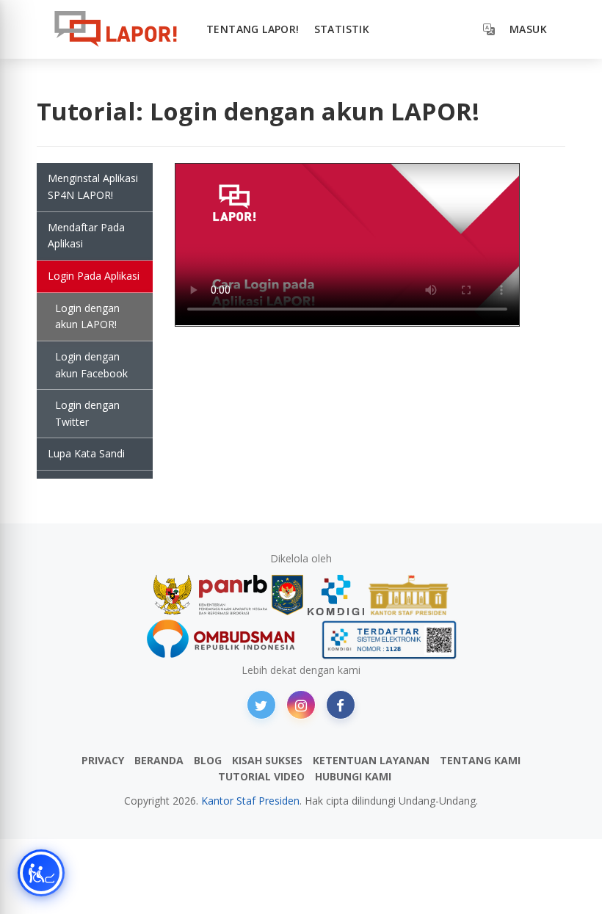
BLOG (208, 760)
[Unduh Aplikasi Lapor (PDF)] (389, 639)
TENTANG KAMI (480, 760)
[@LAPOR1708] (261, 704)
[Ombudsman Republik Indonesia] (229, 639)
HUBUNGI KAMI (353, 776)
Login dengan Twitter (87, 413)
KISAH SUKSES (267, 760)
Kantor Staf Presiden (250, 801)
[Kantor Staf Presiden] (408, 595)
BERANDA (159, 760)
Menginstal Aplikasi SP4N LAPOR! (93, 186)
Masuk (528, 29)
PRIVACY (102, 760)
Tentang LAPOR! (253, 29)
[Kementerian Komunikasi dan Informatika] (336, 595)
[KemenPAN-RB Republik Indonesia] (210, 595)
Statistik (342, 29)
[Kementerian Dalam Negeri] (287, 595)
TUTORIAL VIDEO (261, 776)
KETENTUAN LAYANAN (371, 760)
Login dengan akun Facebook (91, 364)
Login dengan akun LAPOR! (87, 316)
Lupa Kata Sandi (86, 453)
